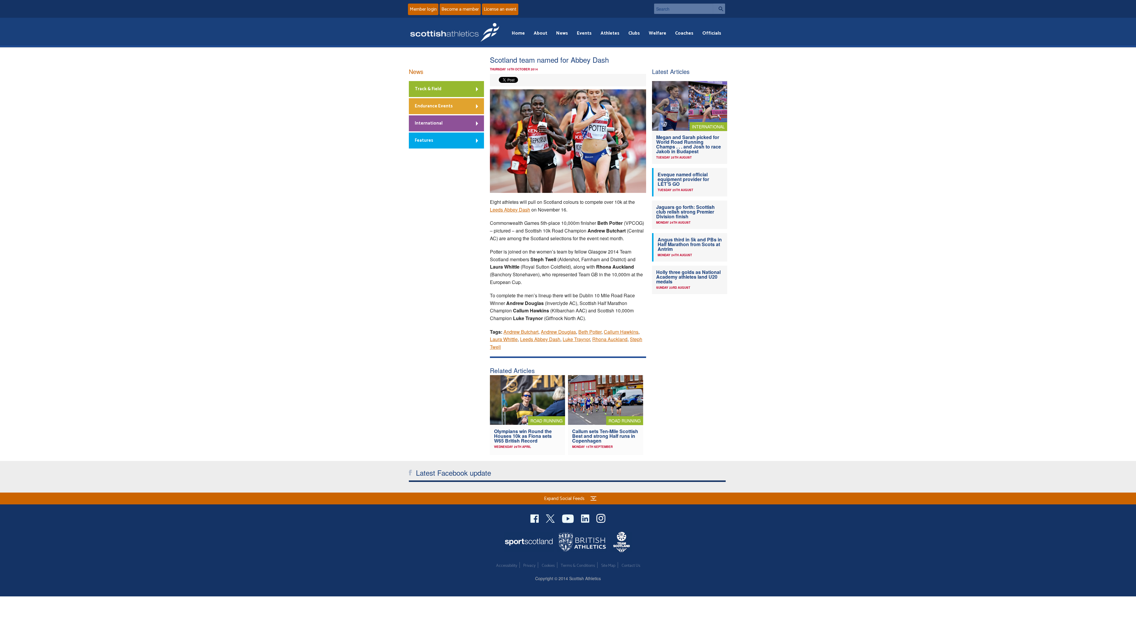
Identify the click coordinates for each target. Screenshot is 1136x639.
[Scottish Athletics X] (551, 517)
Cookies (548, 565)
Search (719, 9)
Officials (711, 33)
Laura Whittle (504, 339)
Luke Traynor (576, 339)
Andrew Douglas (558, 331)
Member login (423, 9)
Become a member (460, 9)
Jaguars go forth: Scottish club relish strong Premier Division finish (685, 212)
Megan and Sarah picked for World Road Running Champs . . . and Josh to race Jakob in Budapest (688, 144)
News (562, 33)
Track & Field (428, 89)
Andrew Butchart (521, 331)
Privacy (529, 565)
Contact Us (631, 565)
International (429, 123)
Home (518, 33)
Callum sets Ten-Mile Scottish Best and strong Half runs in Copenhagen (605, 436)
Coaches (684, 33)
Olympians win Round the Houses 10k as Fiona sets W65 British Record (523, 436)
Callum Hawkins (621, 331)
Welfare (657, 33)
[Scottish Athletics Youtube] (568, 517)
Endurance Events (434, 106)
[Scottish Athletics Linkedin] (585, 517)
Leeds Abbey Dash (510, 209)
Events (584, 33)
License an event (500, 9)
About (540, 33)
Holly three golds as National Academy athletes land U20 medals (688, 277)
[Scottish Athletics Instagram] (601, 517)
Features (424, 140)
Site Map (608, 565)
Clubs (634, 33)
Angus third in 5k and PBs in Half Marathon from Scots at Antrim (690, 244)
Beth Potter (589, 331)
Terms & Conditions (578, 565)
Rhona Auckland (609, 339)
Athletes (610, 33)
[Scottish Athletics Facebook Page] (535, 517)
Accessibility (506, 565)
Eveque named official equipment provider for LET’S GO (683, 179)
